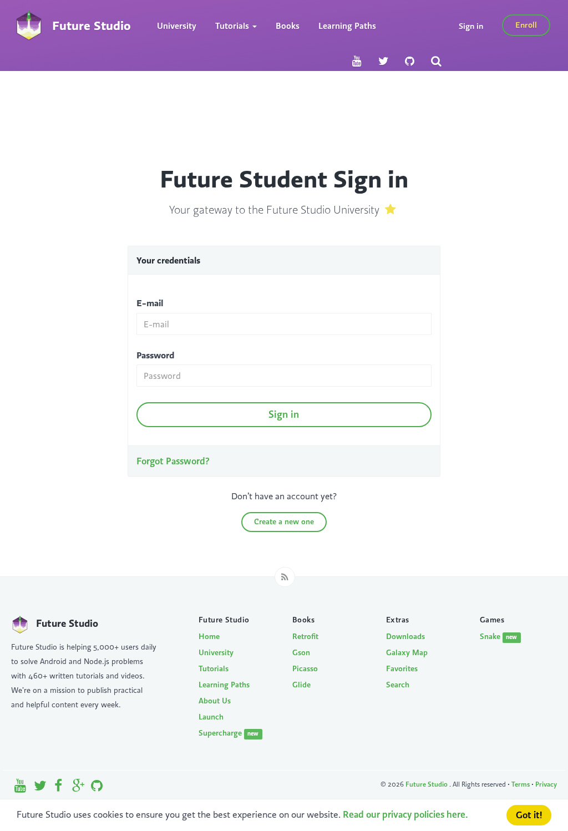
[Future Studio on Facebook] (59, 788)
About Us (215, 701)
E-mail (149, 302)
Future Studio (427, 784)
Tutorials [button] (233, 26)
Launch (211, 717)
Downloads (405, 636)
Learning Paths (347, 26)
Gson (301, 652)
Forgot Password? (173, 461)
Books (288, 26)
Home (209, 636)
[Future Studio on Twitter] (383, 61)
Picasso (305, 668)
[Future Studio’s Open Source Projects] (96, 788)
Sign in (471, 26)
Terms (520, 784)
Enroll (526, 24)
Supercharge (228, 733)
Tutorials (214, 668)
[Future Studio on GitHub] (409, 61)
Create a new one (284, 521)
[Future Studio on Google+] (78, 788)
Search (397, 685)
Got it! (529, 815)
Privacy (546, 784)
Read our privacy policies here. (405, 814)
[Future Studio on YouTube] (357, 61)
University (176, 26)
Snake (498, 636)
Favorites (402, 668)
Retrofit (305, 636)
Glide (301, 685)
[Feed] (285, 577)
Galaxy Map (407, 652)
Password (155, 355)
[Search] (436, 61)
